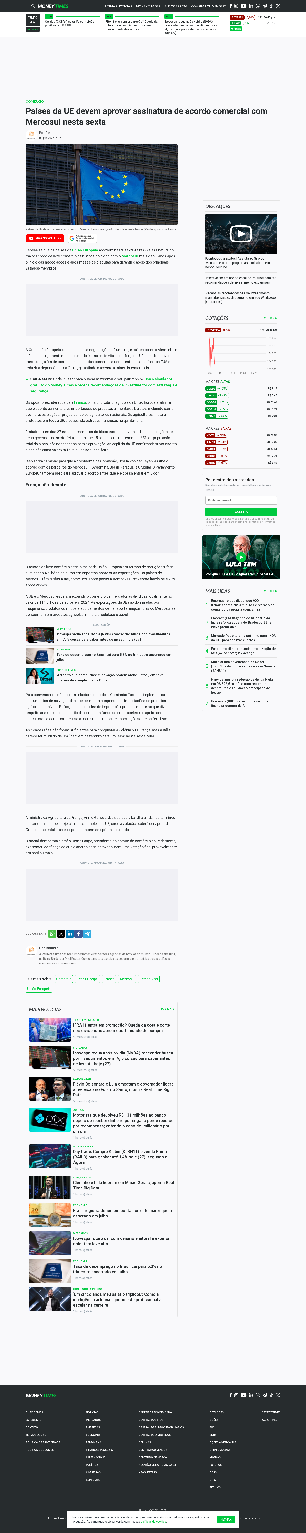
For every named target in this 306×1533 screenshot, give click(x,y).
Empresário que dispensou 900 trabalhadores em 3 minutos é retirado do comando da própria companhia (243, 605)
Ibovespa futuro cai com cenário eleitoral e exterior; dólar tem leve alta (122, 1241)
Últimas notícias (117, 6)
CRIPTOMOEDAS (220, 1449)
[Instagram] (236, 6)
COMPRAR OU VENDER (152, 1449)
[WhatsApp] (258, 6)
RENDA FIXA (93, 1442)
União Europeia (85, 250)
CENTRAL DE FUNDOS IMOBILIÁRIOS (161, 1427)
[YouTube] (244, 6)
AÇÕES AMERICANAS (223, 1442)
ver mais (32, 29)
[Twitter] (278, 6)
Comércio (35, 101)
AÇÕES (214, 1419)
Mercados (63, 629)
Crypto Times (66, 669)
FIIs (212, 1427)
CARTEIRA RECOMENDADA (155, 1412)
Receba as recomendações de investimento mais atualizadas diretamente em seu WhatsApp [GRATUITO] (240, 297)
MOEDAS (215, 1457)
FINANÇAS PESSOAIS (99, 1449)
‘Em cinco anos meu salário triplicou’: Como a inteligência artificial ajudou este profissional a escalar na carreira (117, 1300)
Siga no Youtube (48, 238)
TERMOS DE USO (36, 1434)
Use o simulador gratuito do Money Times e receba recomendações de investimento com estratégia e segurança (103, 385)
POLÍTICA (92, 1464)
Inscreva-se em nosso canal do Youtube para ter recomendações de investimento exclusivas (240, 280)
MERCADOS (93, 1419)
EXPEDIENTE (33, 1419)
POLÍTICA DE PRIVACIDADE (43, 1442)
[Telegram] (264, 6)
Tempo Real (149, 979)
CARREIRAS (93, 1472)
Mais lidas (217, 591)
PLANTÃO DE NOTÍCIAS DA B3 (157, 1464)
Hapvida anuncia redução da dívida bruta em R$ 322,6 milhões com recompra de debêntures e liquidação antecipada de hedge (242, 686)
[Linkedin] (251, 6)
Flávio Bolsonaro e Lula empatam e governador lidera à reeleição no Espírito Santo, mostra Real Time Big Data (123, 1089)
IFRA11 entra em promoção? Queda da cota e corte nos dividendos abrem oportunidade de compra (121, 1028)
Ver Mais (167, 1009)
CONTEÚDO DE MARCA (152, 1457)
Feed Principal (87, 979)
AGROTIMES (269, 1419)
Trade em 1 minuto (86, 1019)
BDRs (213, 1434)
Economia (63, 649)
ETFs (213, 1479)
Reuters (51, 133)
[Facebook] (231, 6)
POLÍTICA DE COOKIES (40, 1449)
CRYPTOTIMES (271, 1412)
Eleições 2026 (176, 6)
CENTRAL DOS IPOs (150, 1419)
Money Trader (148, 6)
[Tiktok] (272, 6)
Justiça (78, 1109)
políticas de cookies (153, 1521)
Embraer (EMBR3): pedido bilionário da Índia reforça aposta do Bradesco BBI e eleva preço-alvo (241, 622)
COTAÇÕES (217, 1412)
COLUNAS (144, 1442)
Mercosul (130, 256)
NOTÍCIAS (92, 1412)
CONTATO (32, 1427)
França (80, 402)
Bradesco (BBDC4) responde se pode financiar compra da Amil (239, 703)
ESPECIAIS (93, 1479)
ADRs (213, 1472)
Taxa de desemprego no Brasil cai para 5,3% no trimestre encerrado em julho (113, 657)
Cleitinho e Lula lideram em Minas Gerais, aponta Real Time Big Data (123, 1185)
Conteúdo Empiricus (87, 1289)
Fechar (226, 1519)
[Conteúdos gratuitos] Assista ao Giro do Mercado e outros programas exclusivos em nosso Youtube (237, 262)
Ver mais (270, 591)
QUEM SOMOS (34, 1412)
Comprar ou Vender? (208, 6)
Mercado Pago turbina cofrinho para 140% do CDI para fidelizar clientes (243, 638)
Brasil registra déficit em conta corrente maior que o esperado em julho (122, 1213)
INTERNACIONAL (96, 1457)
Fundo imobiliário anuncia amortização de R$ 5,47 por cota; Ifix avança (243, 651)
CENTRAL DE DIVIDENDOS (154, 1434)
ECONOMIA (93, 1434)
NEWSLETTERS (147, 1472)
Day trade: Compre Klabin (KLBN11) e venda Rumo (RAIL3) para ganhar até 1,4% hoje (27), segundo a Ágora (120, 1157)
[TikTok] (272, 1395)
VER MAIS (270, 318)
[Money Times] (52, 6)
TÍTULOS (215, 1487)
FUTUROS (216, 1464)
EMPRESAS (93, 1427)
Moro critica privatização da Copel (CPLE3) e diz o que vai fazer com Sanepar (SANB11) (244, 666)
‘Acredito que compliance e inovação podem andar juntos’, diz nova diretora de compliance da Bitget (109, 677)
